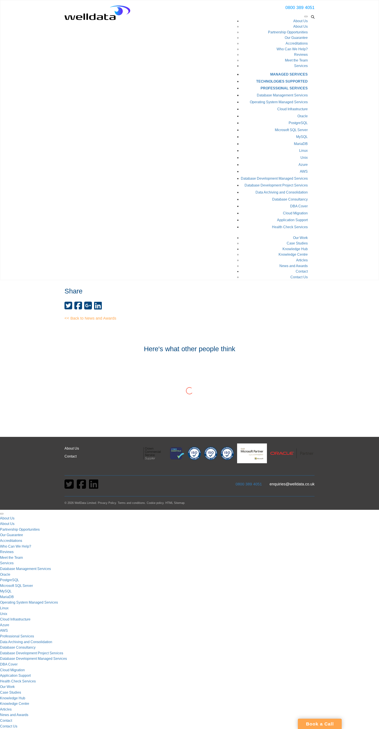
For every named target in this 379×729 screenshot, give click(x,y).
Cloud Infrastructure (292, 109)
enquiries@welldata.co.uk (292, 484)
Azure (303, 164)
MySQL (302, 137)
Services (301, 66)
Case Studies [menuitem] (10, 692)
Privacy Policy (107, 503)
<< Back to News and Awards (90, 318)
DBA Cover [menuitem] (9, 664)
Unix (304, 157)
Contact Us (299, 277)
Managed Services (289, 74)
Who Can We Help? (292, 49)
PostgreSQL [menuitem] (9, 580)
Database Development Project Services (276, 185)
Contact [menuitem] (6, 720)
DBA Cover (299, 206)
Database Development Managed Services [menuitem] (33, 658)
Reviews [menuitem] (7, 552)
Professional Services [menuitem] (17, 636)
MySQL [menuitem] (6, 591)
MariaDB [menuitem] (7, 597)
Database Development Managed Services (274, 178)
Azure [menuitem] (4, 625)
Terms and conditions (131, 503)
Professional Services (284, 88)
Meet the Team (296, 60)
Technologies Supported (282, 81)
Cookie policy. (155, 503)
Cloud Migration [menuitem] (12, 670)
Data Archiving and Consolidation (282, 192)
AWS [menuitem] (4, 630)
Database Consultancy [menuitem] (18, 647)
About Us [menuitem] (7, 518)
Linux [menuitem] (4, 608)
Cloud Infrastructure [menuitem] (15, 619)
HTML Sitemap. (175, 503)
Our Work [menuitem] (7, 687)
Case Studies (297, 243)
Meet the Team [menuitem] (11, 557)
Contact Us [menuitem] (8, 726)
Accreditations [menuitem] (11, 541)
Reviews (301, 54)
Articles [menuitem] (6, 709)
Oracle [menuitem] (5, 574)
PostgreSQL (298, 123)
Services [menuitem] (7, 563)
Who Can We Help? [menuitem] (15, 546)
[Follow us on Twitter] (69, 487)
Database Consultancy (290, 199)
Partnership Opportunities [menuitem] (20, 529)
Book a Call (320, 724)
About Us (300, 21)
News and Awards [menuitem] (14, 715)
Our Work (300, 238)
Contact (302, 271)
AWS (304, 171)
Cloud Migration (295, 213)
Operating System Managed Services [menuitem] (29, 602)
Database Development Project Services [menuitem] (31, 653)
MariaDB (301, 144)
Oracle (302, 116)
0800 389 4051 (300, 7)
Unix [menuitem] (3, 614)
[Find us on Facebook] (82, 487)
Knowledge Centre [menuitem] (14, 703)
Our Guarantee (296, 38)
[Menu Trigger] (2, 513)
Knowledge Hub (295, 249)
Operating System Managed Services (279, 102)
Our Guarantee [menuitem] (11, 535)
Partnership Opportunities (288, 32)
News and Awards (293, 266)
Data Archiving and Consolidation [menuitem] (26, 642)
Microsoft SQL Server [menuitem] (16, 586)
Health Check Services (290, 227)
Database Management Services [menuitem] (25, 569)
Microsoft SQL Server (291, 130)
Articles (302, 260)
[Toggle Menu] (306, 16)
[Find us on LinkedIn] (93, 487)
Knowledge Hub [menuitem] (12, 698)
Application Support (292, 220)
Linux (303, 150)
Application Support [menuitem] (15, 675)
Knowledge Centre (293, 254)
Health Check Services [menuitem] (18, 681)
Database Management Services (282, 95)
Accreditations (297, 43)
